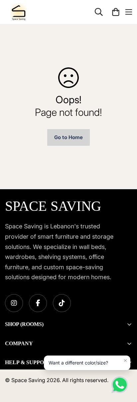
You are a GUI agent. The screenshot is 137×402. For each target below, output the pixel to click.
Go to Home (68, 137)
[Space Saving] (18, 12)
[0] (115, 12)
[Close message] (125, 360)
